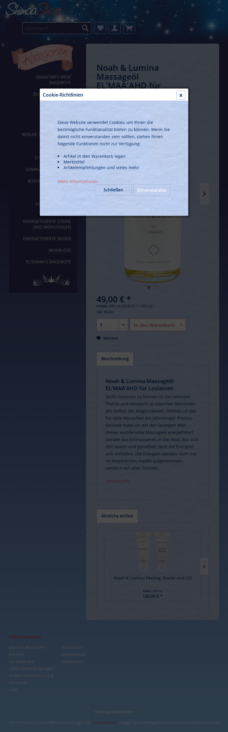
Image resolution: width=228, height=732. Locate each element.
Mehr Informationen (78, 181)
